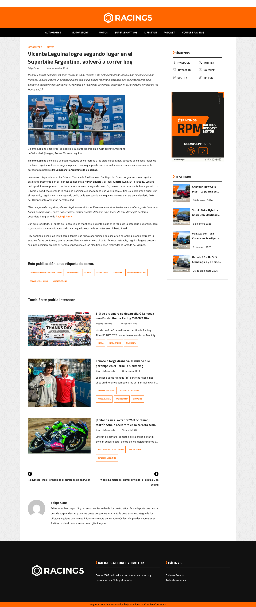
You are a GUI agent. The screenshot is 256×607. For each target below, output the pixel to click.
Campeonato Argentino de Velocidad (46, 272)
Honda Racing (73, 272)
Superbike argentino (136, 272)
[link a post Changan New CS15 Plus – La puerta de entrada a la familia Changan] (181, 201)
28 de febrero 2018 (131, 371)
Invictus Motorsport (129, 390)
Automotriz (53, 32)
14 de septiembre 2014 (57, 68)
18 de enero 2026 (203, 200)
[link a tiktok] (228, 3)
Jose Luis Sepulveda (105, 371)
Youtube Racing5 (193, 32)
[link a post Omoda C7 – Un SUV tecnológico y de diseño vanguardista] (181, 271)
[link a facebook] (211, 3)
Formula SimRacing (106, 390)
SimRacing (137, 399)
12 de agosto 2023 (128, 323)
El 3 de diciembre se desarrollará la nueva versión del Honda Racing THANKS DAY (125, 316)
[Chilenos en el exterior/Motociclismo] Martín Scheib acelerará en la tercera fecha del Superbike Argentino (126, 425)
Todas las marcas (176, 580)
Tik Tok (208, 78)
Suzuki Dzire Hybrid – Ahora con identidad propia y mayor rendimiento (205, 212)
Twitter (209, 63)
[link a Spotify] (225, 3)
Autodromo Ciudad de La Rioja (111, 449)
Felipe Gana (33, 68)
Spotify (182, 78)
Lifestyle (150, 32)
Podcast (169, 32)
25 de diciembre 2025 (205, 271)
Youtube (209, 70)
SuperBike (118, 272)
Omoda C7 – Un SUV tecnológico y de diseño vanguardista (207, 259)
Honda (100, 343)
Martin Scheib (135, 449)
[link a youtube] (221, 3)
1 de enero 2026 (202, 247)
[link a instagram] (218, 3)
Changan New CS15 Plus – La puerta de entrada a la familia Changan (204, 189)
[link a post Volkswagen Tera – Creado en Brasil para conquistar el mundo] (181, 248)
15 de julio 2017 (129, 430)
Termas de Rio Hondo (39, 281)
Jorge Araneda (104, 399)
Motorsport (80, 32)
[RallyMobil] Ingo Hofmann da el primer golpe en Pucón (59, 480)
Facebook (183, 63)
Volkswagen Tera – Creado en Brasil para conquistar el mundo (205, 236)
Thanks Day (131, 343)
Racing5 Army (64, 216)
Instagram (184, 70)
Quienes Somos (175, 575)
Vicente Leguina (60, 281)
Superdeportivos (126, 32)
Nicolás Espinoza (104, 323)
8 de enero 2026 (202, 224)
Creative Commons (155, 604)
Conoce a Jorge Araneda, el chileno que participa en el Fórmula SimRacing (123, 363)
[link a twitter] (214, 3)
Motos (103, 32)
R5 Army (87, 272)
